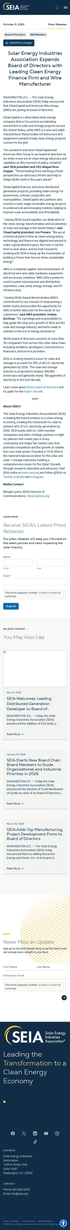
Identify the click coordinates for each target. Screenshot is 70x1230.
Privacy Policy (28, 1221)
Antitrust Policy (45, 1221)
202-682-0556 (21, 1189)
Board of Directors (15, 34)
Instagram (36, 477)
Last (39, 568)
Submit (11, 606)
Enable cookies (48, 592)
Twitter (7, 477)
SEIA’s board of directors (42, 387)
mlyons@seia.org (38, 496)
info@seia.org (19, 1193)
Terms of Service (11, 1221)
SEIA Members (38, 34)
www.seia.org (30, 472)
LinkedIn (18, 477)
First (5, 568)
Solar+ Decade (33, 391)
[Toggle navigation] (66, 7)
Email (7, 576)
